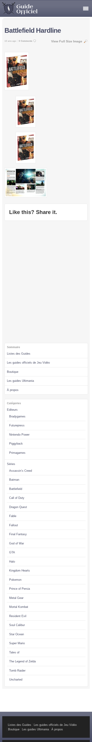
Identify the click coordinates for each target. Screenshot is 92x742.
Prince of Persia (19, 588)
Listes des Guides (18, 353)
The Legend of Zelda (22, 661)
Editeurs (12, 409)
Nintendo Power (19, 434)
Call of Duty (16, 498)
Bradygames (17, 416)
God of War (16, 543)
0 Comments (25, 41)
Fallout (13, 525)
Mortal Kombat (18, 607)
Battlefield (15, 489)
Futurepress (17, 425)
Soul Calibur (17, 625)
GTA (12, 552)
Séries (11, 464)
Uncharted (15, 679)
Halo (12, 561)
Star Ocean (16, 634)
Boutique (12, 371)
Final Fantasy (18, 534)
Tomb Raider (17, 670)
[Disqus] (46, 281)
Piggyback (16, 443)
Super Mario (17, 643)
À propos (13, 390)
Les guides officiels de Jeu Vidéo (28, 362)
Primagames (17, 452)
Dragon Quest (18, 507)
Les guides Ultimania (20, 380)
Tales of (14, 652)
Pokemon (15, 579)
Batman (14, 479)
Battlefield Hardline (32, 30)
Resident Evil (17, 616)
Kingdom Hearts (19, 570)
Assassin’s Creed (20, 470)
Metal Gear (16, 598)
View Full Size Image (66, 41)
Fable (12, 516)
